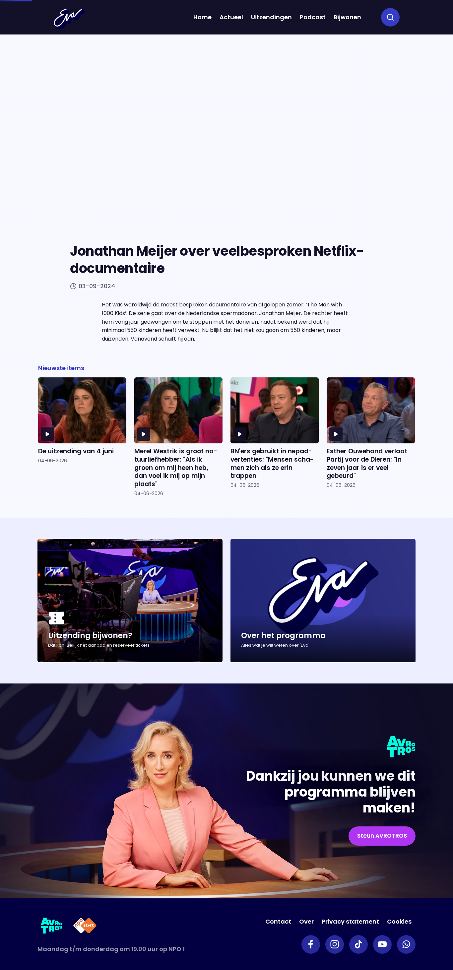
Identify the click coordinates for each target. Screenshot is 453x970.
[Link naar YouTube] (382, 944)
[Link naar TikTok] (358, 944)
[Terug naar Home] (69, 19)
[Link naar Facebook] (310, 944)
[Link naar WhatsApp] (406, 944)
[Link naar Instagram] (334, 944)
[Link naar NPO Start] (85, 926)
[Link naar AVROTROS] (51, 926)
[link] (382, 836)
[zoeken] (390, 17)
